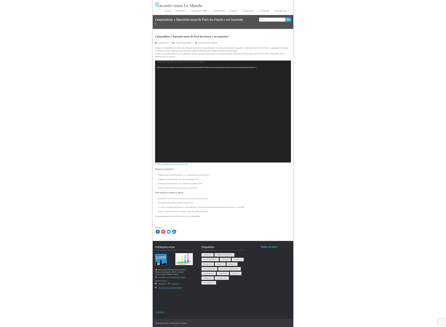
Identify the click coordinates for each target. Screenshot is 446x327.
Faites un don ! (269, 247)
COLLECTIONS (210, 259)
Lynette (238, 259)
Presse (208, 264)
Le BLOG (233, 11)
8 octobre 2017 (163, 43)
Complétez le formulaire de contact (171, 277)
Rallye (232, 264)
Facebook (162, 284)
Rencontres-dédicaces (229, 269)
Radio (220, 264)
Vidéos (235, 273)
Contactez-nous (280, 11)
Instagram (175, 284)
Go (288, 19)
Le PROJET (180, 11)
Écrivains (222, 278)
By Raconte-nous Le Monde (207, 43)
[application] (223, 112)
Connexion (160, 312)
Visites (208, 278)
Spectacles (209, 273)
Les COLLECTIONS (199, 11)
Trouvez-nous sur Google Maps (170, 288)
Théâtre (223, 273)
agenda (208, 255)
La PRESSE (264, 11)
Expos (225, 259)
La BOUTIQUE (219, 11)
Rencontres (209, 269)
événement (209, 283)
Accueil (168, 11)
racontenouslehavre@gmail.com (175, 164)
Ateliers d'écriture (224, 255)
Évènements (248, 11)
